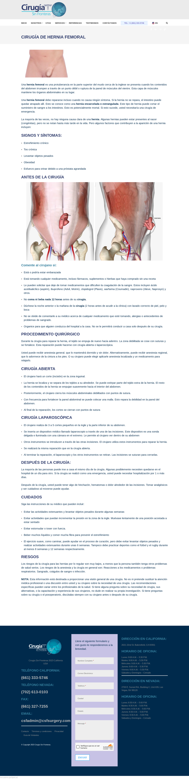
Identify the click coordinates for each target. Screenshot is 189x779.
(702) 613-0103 (34, 692)
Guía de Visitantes (31, 735)
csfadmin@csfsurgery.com (46, 721)
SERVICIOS (60, 23)
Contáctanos (109, 23)
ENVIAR (82, 757)
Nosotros (36, 23)
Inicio (24, 23)
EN (156, 23)
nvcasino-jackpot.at (9, 777)
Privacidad (59, 731)
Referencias (75, 23)
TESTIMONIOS (92, 23)
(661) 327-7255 (34, 706)
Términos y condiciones (42, 731)
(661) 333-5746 (34, 678)
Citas (48, 23)
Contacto (25, 731)
